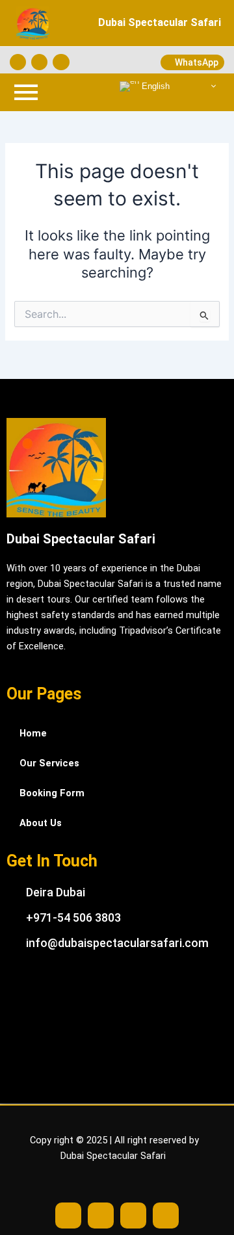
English (154, 85)
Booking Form (52, 793)
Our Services (49, 763)
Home (33, 733)
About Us (41, 823)
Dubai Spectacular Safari (159, 22)
